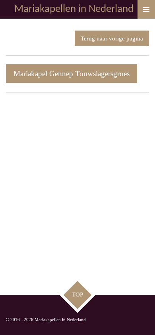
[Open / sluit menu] (146, 9)
